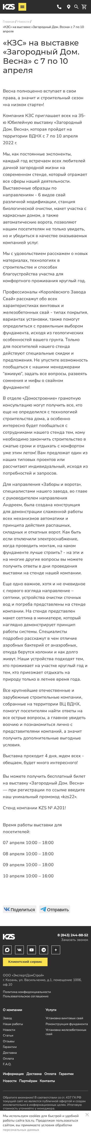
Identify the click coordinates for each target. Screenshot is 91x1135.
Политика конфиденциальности (27, 992)
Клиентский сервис (25, 962)
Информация (13, 1074)
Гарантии (66, 1074)
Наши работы (13, 1024)
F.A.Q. (7, 1064)
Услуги (51, 1010)
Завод (7, 1018)
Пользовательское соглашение (26, 996)
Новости (10, 1081)
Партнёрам (28, 1081)
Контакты (47, 1081)
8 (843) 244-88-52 (59, 7)
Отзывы (8, 1041)
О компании (12, 1010)
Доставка (34, 1074)
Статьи (8, 1035)
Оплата (50, 1074)
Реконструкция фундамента (67, 1024)
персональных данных (21, 1129)
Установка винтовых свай (64, 1018)
